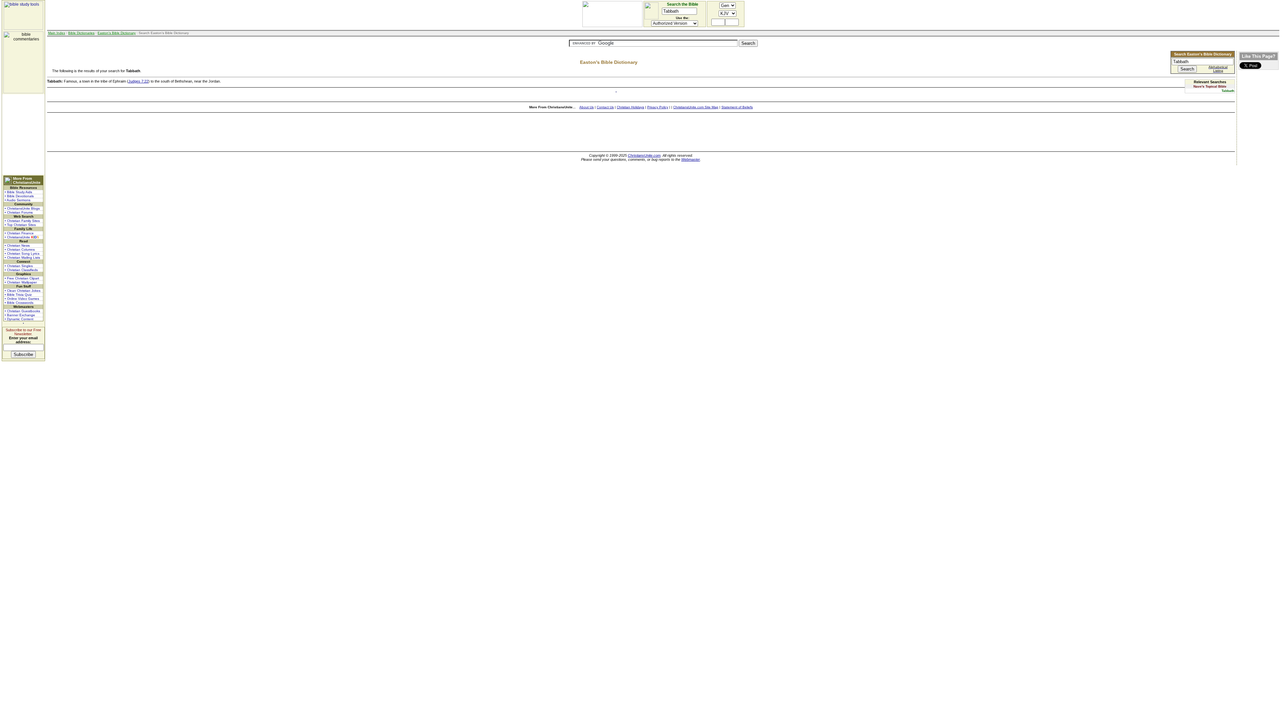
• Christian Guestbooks (22, 311)
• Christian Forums (19, 212)
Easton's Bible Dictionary (117, 33)
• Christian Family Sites (22, 221)
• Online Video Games (22, 298)
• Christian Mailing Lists (22, 257)
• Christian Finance (19, 233)
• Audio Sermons (17, 200)
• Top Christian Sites (20, 225)
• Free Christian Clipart (22, 278)
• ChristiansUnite (22, 237)
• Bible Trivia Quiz (18, 294)
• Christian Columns (20, 249)
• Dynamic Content (19, 319)
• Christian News (17, 245)
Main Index (56, 33)
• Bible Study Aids (18, 192)
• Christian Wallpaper (21, 282)
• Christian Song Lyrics (22, 253)
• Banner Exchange (20, 315)
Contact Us (605, 107)
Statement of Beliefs (737, 107)
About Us (586, 107)
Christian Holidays (630, 107)
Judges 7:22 (138, 81)
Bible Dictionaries (81, 33)
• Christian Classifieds (21, 270)
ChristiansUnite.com (644, 155)
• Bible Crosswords (19, 303)
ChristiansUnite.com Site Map (695, 107)
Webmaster (690, 159)
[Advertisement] (23, 134)
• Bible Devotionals (19, 196)
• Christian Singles (19, 266)
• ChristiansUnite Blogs (22, 208)
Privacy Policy (657, 107)
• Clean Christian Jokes (22, 290)
